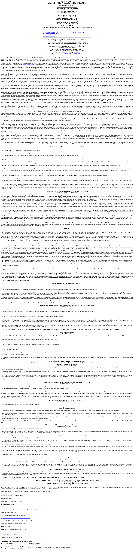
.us (57, 32)
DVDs (2, 551)
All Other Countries (77, 53)
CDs (1, 547)
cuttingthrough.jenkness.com (77, 32)
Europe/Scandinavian (66, 53)
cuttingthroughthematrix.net (49, 32)
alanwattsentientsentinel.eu (49, 36)
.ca (60, 32)
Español (63, 544)
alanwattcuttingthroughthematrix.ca (51, 33)
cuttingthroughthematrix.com (49, 29)
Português (80, 544)
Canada (57, 53)
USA (53, 53)
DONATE (65, 49)
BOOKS (2, 543)
